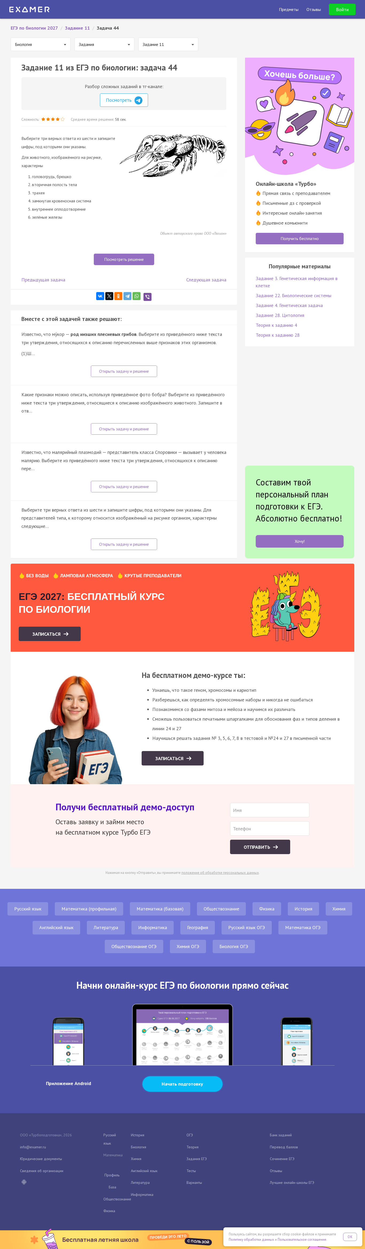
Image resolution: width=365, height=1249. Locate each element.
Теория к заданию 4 (276, 325)
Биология (138, 1147)
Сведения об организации (41, 1170)
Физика (266, 909)
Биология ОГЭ (233, 946)
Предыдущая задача (43, 280)
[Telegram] (127, 296)
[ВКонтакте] (100, 296)
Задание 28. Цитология (280, 315)
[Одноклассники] (118, 296)
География (197, 927)
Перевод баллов (284, 1147)
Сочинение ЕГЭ (282, 1158)
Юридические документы (41, 1158)
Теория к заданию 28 (278, 335)
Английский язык (56, 927)
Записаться (47, 634)
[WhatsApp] (137, 296)
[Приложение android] (24, 1182)
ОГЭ (190, 1135)
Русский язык (27, 909)
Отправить (257, 847)
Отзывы (276, 1170)
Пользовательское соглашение (302, 1239)
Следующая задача (206, 280)
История (303, 909)
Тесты (191, 1170)
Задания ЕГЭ (197, 1158)
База (112, 1187)
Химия (338, 909)
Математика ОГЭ (303, 927)
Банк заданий (281, 1135)
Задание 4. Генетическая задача (289, 305)
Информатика (152, 927)
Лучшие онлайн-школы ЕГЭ (292, 1182)
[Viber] (147, 297)
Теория (193, 1147)
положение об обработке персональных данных (220, 872)
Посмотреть (119, 100)
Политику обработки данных (251, 1239)
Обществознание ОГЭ (134, 946)
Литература (106, 927)
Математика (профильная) (89, 909)
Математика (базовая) (160, 909)
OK (350, 1237)
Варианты (194, 1182)
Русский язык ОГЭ (246, 927)
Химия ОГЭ (188, 946)
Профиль (111, 1175)
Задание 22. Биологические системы (293, 295)
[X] (109, 296)
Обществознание (221, 909)
